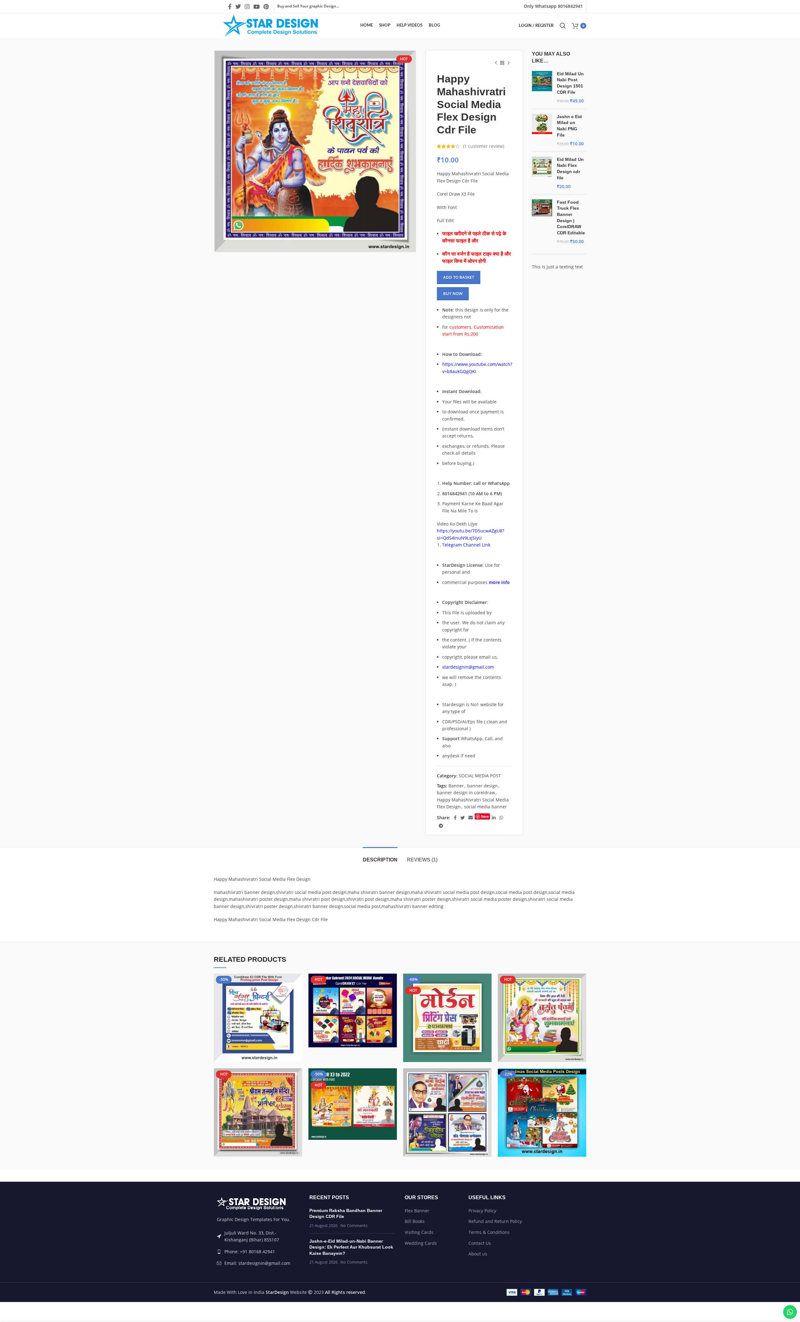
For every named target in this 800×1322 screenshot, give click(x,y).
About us (477, 1254)
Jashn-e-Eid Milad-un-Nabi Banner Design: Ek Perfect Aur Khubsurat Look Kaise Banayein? (351, 1247)
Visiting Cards (419, 1232)
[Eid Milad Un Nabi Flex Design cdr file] (542, 173)
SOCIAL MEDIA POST (480, 776)
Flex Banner (417, 1211)
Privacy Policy (482, 1211)
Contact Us (479, 1243)
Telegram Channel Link (466, 545)
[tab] (380, 856)
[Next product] (508, 63)
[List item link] (257, 1251)
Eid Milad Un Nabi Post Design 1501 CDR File (570, 83)
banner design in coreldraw (466, 793)
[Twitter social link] (238, 6)
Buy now (452, 293)
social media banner (485, 807)
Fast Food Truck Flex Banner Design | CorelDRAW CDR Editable (571, 217)
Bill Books (415, 1221)
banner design (482, 786)
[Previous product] (496, 63)
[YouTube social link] (257, 6)
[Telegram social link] (441, 826)
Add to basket (458, 277)
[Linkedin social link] (494, 818)
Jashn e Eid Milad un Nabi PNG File (569, 125)
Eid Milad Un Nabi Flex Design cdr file (570, 168)
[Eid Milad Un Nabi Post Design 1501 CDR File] (542, 87)
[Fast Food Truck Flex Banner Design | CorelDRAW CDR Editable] (542, 222)
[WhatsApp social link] (501, 818)
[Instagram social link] (247, 6)
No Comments (354, 1225)
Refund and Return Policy (495, 1221)
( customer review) (483, 146)
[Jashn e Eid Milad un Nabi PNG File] (542, 130)
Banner (456, 786)
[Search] (563, 25)
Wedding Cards (421, 1243)
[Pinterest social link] (266, 6)
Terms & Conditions (489, 1232)
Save (485, 816)
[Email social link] (471, 818)
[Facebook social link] (229, 6)
